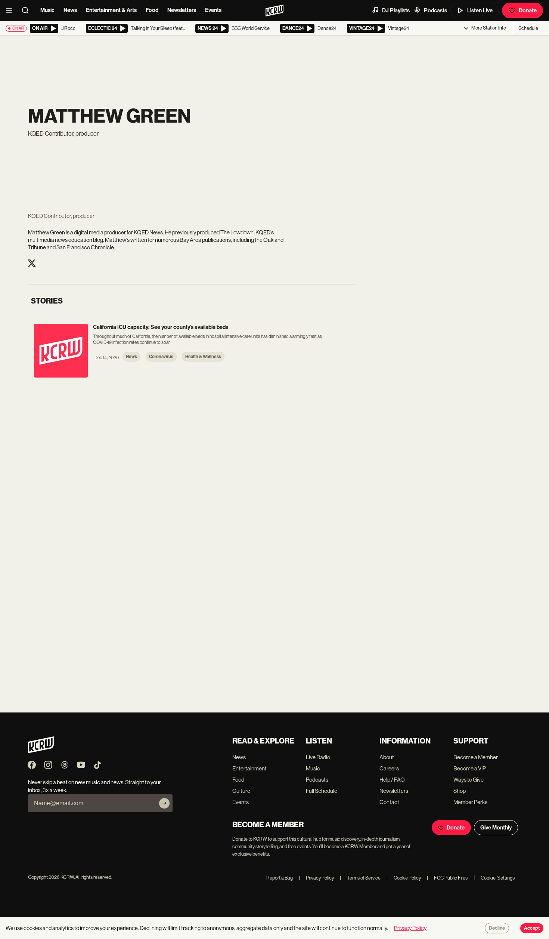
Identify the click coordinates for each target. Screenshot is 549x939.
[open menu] (11, 10)
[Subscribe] (164, 803)
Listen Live (480, 10)
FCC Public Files (447, 878)
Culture (241, 791)
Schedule (528, 28)
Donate (528, 10)
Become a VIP (469, 768)
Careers (389, 768)
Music (47, 10)
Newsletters (181, 10)
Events (213, 10)
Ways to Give (468, 779)
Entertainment (249, 768)
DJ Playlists (396, 10)
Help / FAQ (392, 779)
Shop (459, 791)
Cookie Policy (404, 878)
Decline (497, 928)
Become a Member (475, 757)
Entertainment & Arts (111, 10)
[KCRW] (41, 751)
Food (152, 10)
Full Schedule (321, 791)
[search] (27, 10)
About (386, 757)
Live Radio (318, 757)
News (70, 10)
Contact (389, 802)
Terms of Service (360, 878)
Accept (532, 928)
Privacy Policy (316, 878)
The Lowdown (237, 232)
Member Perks (470, 802)
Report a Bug (279, 878)
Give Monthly (496, 827)
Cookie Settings (498, 878)
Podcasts (435, 10)
